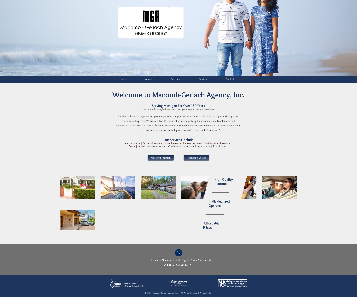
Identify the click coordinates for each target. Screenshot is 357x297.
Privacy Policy (206, 293)
